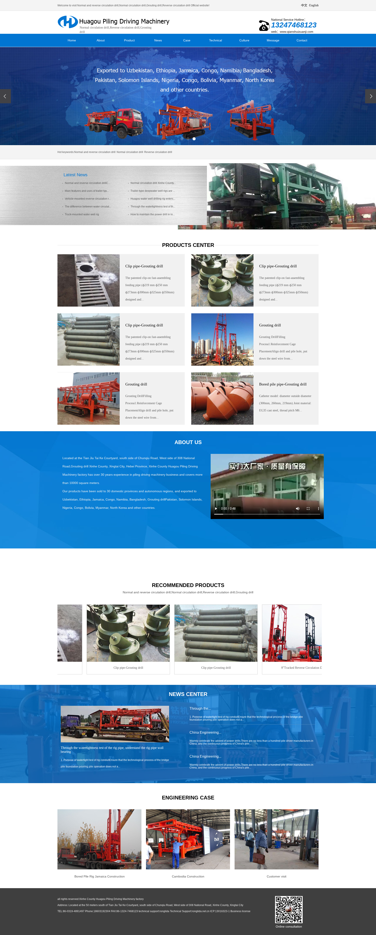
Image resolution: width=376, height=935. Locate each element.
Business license (240, 911)
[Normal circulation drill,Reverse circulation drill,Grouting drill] (114, 22)
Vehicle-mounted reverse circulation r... (87, 198)
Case (186, 40)
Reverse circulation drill (158, 152)
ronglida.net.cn (201, 911)
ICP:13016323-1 (220, 911)
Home (72, 40)
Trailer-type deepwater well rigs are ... (152, 191)
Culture (244, 40)
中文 (304, 5)
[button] (181, 138)
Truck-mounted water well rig (81, 214)
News (158, 40)
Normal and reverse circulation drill (95, 152)
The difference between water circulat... (87, 206)
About (101, 40)
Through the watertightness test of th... (152, 206)
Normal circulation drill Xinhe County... (153, 183)
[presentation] (5, 96)
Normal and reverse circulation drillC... (87, 183)
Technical (215, 40)
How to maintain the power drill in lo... (152, 214)
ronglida (164, 911)
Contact (302, 40)
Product (129, 40)
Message (273, 40)
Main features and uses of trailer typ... (86, 191)
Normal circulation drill (130, 152)
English (314, 5)
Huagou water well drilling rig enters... (152, 198)
